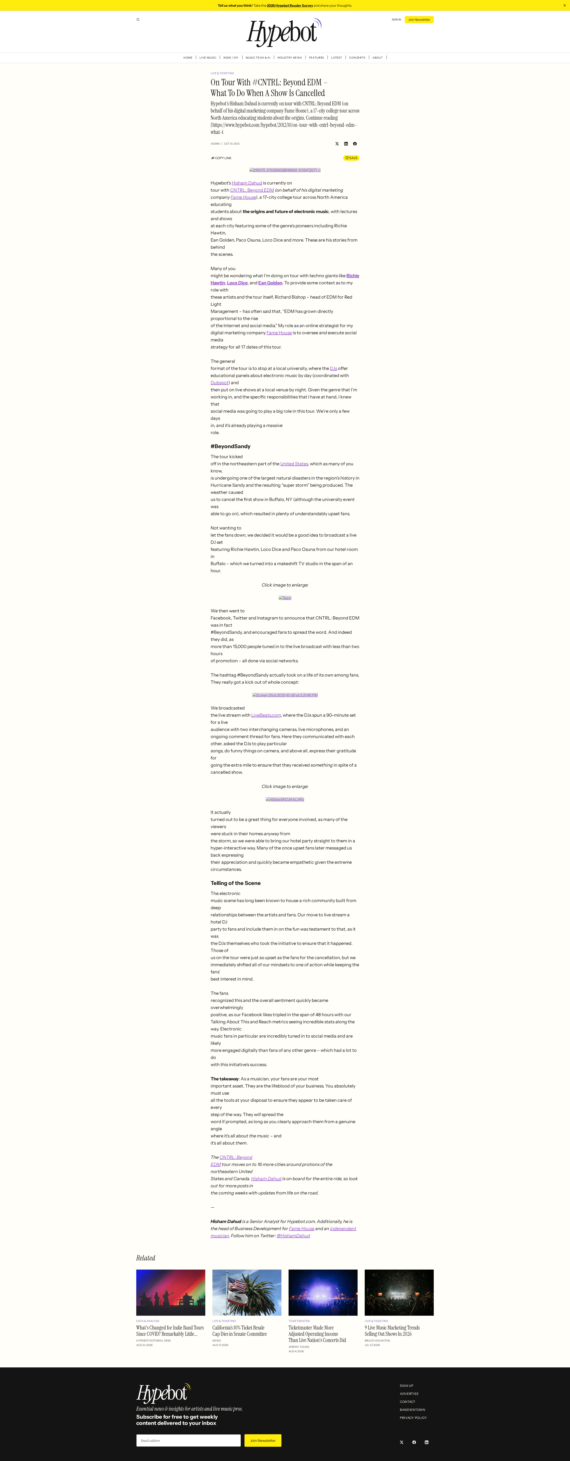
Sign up (406, 1386)
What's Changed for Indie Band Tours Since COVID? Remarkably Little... (170, 1330)
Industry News (289, 57)
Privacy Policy (413, 1418)
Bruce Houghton (377, 1340)
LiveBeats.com (266, 715)
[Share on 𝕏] (337, 143)
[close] (564, 5)
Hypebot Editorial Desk (153, 1340)
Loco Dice (237, 282)
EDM (216, 1164)
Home (187, 57)
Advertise (409, 1394)
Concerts (357, 57)
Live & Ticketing (222, 73)
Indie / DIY (231, 57)
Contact (407, 1402)
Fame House (243, 197)
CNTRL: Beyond (236, 1157)
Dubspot (219, 382)
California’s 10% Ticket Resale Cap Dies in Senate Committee (239, 1330)
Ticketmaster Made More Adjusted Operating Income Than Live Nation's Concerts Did (317, 1334)
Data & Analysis (147, 1321)
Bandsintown (412, 1410)
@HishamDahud (293, 1235)
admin (215, 143)
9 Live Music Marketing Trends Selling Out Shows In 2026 (392, 1330)
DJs (333, 368)
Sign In (396, 19)
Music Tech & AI (258, 57)
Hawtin (218, 282)
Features (316, 57)
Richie (352, 275)
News (216, 1340)
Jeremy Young (299, 1346)
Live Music (208, 57)
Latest (336, 57)
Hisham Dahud (247, 183)
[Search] (138, 19)
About (378, 57)
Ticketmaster (299, 1321)
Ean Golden (270, 282)
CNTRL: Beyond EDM (252, 190)
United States (294, 463)
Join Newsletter (419, 20)
